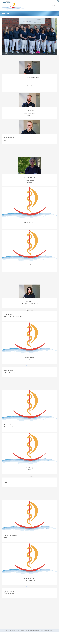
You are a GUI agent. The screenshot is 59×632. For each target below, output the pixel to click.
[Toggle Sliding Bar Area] (58, 1)
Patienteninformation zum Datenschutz (33, 630)
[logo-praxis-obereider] (13, 1)
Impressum (18, 630)
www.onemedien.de (49, 630)
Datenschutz (23, 630)
